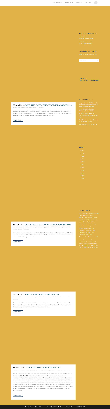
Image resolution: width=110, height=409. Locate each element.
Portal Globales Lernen (53, 406)
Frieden (81, 221)
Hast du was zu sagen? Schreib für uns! (88, 54)
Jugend (92, 228)
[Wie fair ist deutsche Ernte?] (43, 271)
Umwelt (88, 245)
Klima (86, 230)
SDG (80, 245)
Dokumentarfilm (83, 217)
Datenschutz (80, 406)
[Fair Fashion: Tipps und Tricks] (43, 342)
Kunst (90, 234)
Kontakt (38, 406)
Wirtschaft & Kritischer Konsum (60, 297)
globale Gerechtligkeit (84, 226)
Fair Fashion (89, 219)
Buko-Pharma (82, 215)
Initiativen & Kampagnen (42, 227)
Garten (85, 221)
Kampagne (81, 230)
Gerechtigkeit (90, 221)
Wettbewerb (85, 247)
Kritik (92, 232)
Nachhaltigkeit (82, 241)
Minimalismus (91, 236)
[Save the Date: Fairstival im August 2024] (43, 56)
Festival (95, 219)
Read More (17, 120)
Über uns (28, 406)
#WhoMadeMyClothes (25, 375)
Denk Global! (32, 227)
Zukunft (96, 247)
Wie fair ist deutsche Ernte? (42, 295)
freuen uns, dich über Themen (85, 41)
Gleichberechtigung (90, 224)
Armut (86, 213)
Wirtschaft (90, 247)
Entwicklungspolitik (93, 217)
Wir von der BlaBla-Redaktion (86, 38)
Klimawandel (82, 232)
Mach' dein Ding (52, 227)
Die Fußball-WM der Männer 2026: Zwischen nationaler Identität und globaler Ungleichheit (88, 115)
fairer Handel (82, 219)
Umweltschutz (94, 245)
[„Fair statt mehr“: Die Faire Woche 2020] (43, 176)
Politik (84, 243)
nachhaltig (89, 238)
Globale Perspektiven (84, 228)
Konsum (88, 232)
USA (80, 247)
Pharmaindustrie (91, 241)
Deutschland (89, 215)
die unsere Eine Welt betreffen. (86, 46)
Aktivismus (82, 213)
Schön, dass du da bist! (84, 36)
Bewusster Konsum (94, 213)
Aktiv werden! (25, 107)
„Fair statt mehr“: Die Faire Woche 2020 (48, 225)
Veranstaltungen (32, 107)
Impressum (68, 406)
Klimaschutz (91, 230)
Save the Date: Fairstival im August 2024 (48, 105)
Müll (97, 236)
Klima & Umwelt (40, 297)
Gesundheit (82, 224)
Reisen (94, 243)
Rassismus (89, 243)
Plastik (80, 243)
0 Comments (40, 107)
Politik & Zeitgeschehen (48, 370)
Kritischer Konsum (83, 234)
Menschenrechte (83, 236)
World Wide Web (58, 370)
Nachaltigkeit (82, 238)
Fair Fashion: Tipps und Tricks (43, 368)
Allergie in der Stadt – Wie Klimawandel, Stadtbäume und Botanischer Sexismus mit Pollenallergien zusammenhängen (88, 104)
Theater (83, 245)
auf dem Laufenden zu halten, (85, 43)
